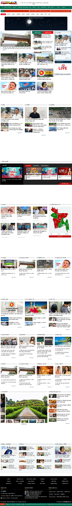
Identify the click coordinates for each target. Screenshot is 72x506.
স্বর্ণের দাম (13, 14)
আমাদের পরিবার (60, 491)
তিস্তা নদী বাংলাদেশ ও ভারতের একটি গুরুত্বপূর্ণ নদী (24, 418)
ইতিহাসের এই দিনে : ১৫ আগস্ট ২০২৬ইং (44, 380)
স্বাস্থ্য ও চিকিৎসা (59, 364)
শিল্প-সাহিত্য (42, 483)
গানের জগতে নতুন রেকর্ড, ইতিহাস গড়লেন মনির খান (47, 467)
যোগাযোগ (51, 494)
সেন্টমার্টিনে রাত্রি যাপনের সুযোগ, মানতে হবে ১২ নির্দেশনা (62, 353)
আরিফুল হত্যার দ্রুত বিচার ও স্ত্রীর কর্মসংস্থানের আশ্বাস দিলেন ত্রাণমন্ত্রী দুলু (39, 216)
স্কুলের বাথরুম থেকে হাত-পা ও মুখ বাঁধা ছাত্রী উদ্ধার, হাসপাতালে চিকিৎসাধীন (64, 319)
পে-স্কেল (37, 14)
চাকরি (49, 7)
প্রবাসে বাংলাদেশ (5, 334)
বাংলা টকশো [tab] (36, 165)
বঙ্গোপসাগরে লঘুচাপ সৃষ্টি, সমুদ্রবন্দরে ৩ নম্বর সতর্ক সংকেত (65, 53)
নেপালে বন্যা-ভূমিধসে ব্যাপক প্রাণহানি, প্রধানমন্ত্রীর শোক (47, 42)
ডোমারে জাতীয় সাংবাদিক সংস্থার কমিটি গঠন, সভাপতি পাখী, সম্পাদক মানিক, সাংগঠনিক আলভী (44, 352)
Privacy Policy (52, 496)
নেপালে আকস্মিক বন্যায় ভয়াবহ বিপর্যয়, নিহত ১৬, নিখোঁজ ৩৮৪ (14, 44)
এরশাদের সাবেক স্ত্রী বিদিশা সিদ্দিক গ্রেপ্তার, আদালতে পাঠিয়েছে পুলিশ (44, 92)
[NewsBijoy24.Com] (9, 2)
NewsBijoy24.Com (67, 501)
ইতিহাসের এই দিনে (42, 364)
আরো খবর (67, 58)
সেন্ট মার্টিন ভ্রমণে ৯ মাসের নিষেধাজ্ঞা (63, 346)
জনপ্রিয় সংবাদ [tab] (48, 32)
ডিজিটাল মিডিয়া (41, 334)
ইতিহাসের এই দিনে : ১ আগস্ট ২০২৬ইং (43, 384)
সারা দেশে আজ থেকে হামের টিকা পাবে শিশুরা (62, 384)
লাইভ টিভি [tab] (28, 165)
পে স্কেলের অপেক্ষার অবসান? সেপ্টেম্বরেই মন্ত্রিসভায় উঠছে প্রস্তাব (44, 78)
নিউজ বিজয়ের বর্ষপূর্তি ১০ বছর (63, 496)
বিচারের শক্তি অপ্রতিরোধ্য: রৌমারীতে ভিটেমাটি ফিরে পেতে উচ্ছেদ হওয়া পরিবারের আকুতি (63, 325)
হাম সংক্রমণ (32, 14)
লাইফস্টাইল (43, 7)
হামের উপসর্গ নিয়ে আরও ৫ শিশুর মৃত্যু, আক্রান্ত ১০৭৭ (62, 274)
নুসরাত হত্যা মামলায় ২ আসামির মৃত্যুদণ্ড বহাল (66, 461)
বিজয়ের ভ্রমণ (59, 334)
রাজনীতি (28, 105)
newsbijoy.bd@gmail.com (35, 492)
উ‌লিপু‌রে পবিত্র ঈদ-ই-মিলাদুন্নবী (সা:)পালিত (24, 215)
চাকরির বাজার (5, 299)
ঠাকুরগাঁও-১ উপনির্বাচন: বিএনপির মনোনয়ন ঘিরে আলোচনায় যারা (38, 131)
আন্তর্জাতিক (20, 7)
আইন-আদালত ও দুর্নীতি (61, 444)
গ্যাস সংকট (8, 14)
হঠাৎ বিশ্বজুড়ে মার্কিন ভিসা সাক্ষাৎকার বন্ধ (24, 92)
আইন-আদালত (25, 7)
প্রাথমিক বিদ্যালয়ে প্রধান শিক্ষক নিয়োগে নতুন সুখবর (47, 52)
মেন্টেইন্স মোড (67, 491)
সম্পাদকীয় (20, 483)
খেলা (30, 7)
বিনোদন (34, 7)
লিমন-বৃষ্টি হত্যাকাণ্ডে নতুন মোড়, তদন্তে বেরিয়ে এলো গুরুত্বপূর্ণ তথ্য (8, 351)
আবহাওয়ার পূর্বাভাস (24, 258)
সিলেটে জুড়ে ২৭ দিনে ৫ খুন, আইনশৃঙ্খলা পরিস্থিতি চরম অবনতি (23, 233)
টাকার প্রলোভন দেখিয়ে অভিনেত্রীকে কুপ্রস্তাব (30, 449)
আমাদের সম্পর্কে (52, 491)
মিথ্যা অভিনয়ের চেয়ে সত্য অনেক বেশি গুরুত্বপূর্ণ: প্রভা (31, 461)
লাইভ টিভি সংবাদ (60, 62)
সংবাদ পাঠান (56, 494)
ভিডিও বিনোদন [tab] (45, 165)
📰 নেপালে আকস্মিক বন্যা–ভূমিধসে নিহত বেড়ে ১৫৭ (17, 11)
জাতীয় (3, 105)
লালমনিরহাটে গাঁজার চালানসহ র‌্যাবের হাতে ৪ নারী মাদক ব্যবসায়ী (66, 467)
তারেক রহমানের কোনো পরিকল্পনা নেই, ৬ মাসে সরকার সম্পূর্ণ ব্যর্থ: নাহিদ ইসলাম (39, 125)
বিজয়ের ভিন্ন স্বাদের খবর (55, 392)
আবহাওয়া (42, 14)
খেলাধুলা (4, 258)
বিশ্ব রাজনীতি (18, 14)
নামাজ (49, 14)
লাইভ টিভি (4, 165)
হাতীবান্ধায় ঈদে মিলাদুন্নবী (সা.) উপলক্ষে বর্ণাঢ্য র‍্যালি (39, 232)
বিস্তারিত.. (27, 48)
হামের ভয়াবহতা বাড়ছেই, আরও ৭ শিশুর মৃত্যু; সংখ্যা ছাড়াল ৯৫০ (8, 92)
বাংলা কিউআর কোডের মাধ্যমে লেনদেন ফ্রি (11, 461)
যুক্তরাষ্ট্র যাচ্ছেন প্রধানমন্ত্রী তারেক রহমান (66, 48)
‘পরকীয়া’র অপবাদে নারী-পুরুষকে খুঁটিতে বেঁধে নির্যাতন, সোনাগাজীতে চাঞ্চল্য (7, 233)
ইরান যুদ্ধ (23, 14)
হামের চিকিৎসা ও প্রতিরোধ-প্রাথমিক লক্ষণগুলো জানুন (63, 380)
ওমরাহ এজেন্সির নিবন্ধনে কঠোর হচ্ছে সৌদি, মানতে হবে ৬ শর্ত (47, 48)
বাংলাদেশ (9, 7)
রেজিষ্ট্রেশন (63, 494)
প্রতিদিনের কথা (41, 258)
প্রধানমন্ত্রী (28, 14)
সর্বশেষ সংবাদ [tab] (37, 32)
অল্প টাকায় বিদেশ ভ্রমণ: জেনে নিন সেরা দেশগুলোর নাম (62, 349)
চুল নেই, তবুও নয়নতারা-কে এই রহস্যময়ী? (47, 454)
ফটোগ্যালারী (4, 392)
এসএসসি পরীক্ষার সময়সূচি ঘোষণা (9, 380)
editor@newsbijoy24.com (35, 494)
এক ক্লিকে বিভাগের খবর (55, 204)
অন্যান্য (52, 7)
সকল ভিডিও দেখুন (65, 183)
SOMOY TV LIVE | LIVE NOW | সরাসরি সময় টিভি (11, 180)
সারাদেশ (14, 7)
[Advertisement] (25, 99)
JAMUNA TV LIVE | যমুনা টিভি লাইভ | (47, 176)
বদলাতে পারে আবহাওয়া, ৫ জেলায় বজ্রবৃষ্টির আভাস (26, 274)
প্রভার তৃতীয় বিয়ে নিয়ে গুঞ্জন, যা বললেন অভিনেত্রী (48, 449)
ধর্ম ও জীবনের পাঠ (30, 299)
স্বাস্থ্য (38, 7)
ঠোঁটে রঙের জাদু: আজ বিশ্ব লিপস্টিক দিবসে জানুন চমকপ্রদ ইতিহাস (26, 351)
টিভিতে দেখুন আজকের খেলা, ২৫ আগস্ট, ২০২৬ (8, 274)
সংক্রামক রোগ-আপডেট (61, 258)
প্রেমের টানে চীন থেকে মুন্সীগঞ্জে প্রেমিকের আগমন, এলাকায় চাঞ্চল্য (63, 396)
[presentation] (47, 405)
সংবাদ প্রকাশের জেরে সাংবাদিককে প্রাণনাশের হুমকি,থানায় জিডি (44, 356)
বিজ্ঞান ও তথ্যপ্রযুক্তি (6, 444)
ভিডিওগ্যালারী (5, 161)
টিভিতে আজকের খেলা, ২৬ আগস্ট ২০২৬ (44, 274)
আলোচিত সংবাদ (20, 479)
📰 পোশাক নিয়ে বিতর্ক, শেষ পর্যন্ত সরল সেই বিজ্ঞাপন (38, 11)
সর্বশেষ (5, 7)
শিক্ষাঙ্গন (4, 364)
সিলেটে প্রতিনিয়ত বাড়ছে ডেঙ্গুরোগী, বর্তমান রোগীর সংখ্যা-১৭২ (6, 216)
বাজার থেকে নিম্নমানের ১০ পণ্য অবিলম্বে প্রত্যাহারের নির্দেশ (25, 78)
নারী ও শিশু (52, 299)
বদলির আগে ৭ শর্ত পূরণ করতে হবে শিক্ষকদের (8, 383)
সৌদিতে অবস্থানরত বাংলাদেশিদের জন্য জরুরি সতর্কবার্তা (8, 354)
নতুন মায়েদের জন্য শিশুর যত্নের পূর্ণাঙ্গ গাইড (25, 354)
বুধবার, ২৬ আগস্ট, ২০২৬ (21, 219)
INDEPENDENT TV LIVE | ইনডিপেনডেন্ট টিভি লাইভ (63, 176)
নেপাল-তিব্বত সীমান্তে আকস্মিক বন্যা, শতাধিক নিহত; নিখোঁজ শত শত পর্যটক (42, 36)
